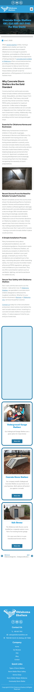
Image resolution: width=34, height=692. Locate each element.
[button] (31, 9)
